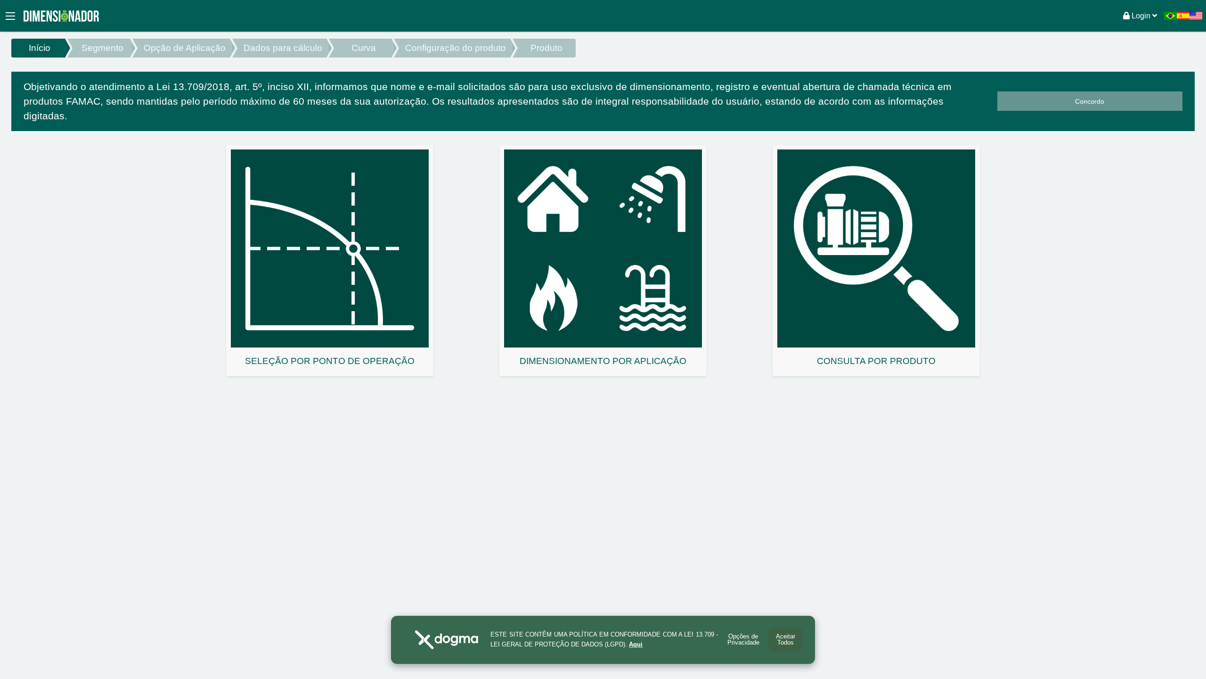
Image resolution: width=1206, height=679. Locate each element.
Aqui (636, 644)
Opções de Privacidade (743, 639)
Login (1141, 16)
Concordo (1089, 101)
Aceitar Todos (785, 639)
